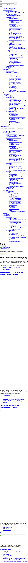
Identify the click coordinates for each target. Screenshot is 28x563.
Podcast (5, 213)
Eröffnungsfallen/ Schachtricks (17, 162)
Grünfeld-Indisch (13, 148)
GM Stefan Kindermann (15, 198)
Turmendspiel (12, 184)
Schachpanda (12, 206)
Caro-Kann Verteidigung (15, 142)
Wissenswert (9, 217)
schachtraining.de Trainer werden (17, 211)
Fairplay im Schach (14, 223)
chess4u (11, 194)
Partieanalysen (12, 231)
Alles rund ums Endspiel (15, 172)
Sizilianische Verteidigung (15, 158)
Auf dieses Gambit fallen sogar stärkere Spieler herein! (12, 273)
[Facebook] (1, 244)
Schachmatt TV (13, 205)
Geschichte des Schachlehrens (16, 227)
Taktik (10, 164)
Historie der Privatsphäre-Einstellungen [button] (13, 559)
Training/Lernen (7, 132)
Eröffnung (8, 139)
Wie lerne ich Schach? (11, 134)
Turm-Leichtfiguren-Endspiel (16, 186)
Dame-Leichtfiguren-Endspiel (16, 176)
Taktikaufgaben (10, 187)
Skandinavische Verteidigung (16, 159)
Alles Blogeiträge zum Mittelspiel (17, 170)
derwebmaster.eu (20, 552)
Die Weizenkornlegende (15, 222)
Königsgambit (12, 152)
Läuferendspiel (13, 179)
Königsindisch (12, 154)
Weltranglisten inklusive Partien (17, 235)
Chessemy (11, 195)
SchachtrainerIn (10, 191)
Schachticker (12, 239)
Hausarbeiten (12, 226)
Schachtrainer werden (11, 136)
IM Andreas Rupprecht (15, 201)
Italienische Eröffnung (14, 151)
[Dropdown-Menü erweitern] (12, 139)
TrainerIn (5, 190)
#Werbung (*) (2, 532)
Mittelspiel (8, 163)
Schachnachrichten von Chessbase (17, 237)
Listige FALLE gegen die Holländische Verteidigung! (10, 406)
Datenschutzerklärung (8, 555)
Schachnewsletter (13, 233)
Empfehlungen (6, 215)
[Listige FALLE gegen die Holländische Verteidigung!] (12, 411)
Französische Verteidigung (15, 147)
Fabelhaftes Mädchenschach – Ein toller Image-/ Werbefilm (17, 220)
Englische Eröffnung (14, 144)
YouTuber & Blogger (11, 193)
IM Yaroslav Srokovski (15, 203)
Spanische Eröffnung (14, 160)
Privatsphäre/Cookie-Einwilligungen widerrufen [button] (15, 561)
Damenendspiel (13, 175)
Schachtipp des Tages (14, 229)
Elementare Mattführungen (16, 178)
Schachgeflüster (13, 234)
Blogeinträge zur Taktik (15, 166)
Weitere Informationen (5, 549)
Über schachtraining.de (9, 131)
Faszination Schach (14, 197)
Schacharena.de (13, 207)
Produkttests (6, 214)
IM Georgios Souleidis (14, 202)
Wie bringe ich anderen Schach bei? (15, 135)
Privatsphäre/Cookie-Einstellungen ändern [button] (14, 558)
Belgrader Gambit (13, 140)
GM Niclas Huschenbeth (15, 199)
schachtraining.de (4, 126)
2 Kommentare (7, 530)
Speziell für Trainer (11, 189)
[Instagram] (3, 244)
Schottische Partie (13, 156)
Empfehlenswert (10, 230)
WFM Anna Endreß (14, 209)
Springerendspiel (13, 182)
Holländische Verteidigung (15, 150)
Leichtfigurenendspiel (14, 180)
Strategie (11, 167)
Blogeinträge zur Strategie (15, 168)
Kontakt (5, 557)
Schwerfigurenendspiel (15, 183)
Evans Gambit (12, 146)
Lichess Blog (12, 238)
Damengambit (12, 143)
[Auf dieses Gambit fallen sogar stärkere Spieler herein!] (12, 278)
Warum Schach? (13, 218)
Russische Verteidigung (15, 155)
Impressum (6, 554)
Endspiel (8, 171)
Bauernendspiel (13, 174)
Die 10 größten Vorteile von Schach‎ (18, 225)
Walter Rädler (12, 210)
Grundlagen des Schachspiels (13, 138)
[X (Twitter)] (4, 244)
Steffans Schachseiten (14, 241)
